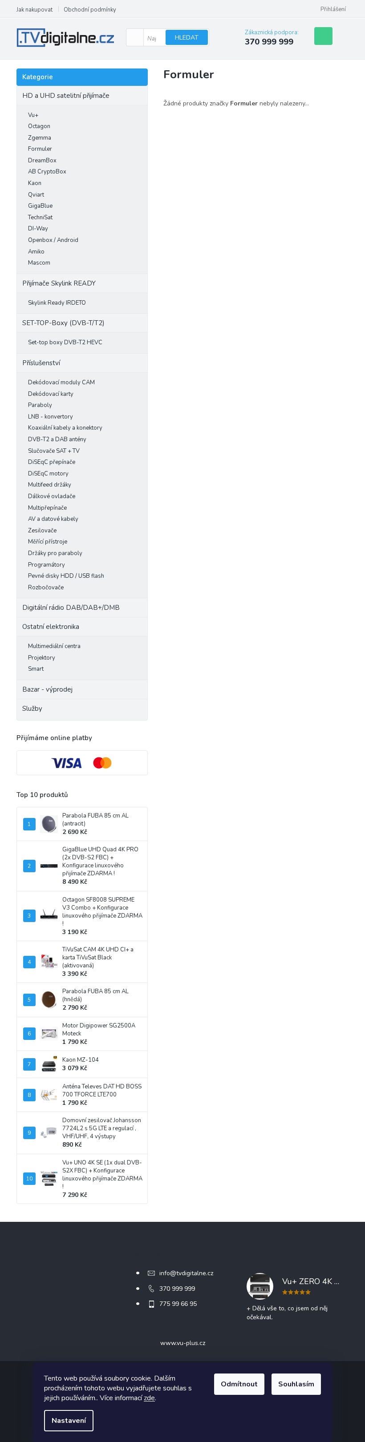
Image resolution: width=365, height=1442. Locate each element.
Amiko (36, 252)
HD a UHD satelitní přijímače (66, 95)
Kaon (34, 183)
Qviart (36, 195)
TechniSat (40, 217)
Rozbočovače (46, 588)
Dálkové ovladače (51, 496)
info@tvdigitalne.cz (186, 1273)
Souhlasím (296, 1384)
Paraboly (40, 405)
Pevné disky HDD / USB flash (66, 576)
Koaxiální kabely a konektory (65, 428)
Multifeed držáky (49, 485)
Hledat (187, 37)
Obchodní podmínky (90, 10)
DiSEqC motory (48, 474)
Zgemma (39, 138)
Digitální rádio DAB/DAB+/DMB (71, 607)
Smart (36, 669)
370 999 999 (177, 1289)
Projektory (41, 658)
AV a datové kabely (53, 519)
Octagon (39, 126)
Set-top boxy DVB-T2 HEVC (65, 342)
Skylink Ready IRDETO (57, 303)
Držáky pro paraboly (55, 553)
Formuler (40, 149)
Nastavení (69, 1421)
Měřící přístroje (47, 542)
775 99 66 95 (178, 1304)
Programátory (46, 565)
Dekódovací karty (50, 394)
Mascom (39, 263)
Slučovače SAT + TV (54, 451)
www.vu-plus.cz (182, 1343)
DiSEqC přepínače (51, 462)
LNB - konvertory (50, 417)
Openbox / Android (53, 240)
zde (149, 1398)
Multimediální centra (54, 646)
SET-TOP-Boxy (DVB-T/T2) (63, 322)
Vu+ (33, 115)
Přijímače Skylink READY (59, 283)
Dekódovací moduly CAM (61, 383)
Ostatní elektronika (50, 626)
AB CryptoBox (47, 172)
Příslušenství (41, 362)
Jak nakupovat (34, 10)
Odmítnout (239, 1384)
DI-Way (38, 229)
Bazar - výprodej (47, 689)
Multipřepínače (47, 508)
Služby (32, 708)
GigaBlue (40, 206)
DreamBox (42, 161)
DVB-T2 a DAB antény (57, 439)
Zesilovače (42, 531)
